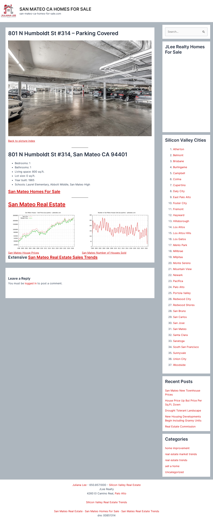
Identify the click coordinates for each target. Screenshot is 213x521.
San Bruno (179, 311)
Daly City (179, 191)
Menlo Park (180, 245)
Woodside (179, 365)
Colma (177, 179)
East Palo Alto (182, 197)
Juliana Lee (79, 485)
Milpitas (178, 257)
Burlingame (180, 167)
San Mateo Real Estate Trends (140, 511)
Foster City (180, 203)
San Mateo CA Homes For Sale (55, 9)
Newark (178, 275)
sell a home (172, 466)
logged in (31, 283)
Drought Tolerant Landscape (183, 410)
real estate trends (176, 460)
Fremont (178, 209)
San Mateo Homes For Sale (34, 191)
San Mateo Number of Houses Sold (104, 252)
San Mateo (180, 329)
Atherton (178, 149)
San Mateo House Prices (23, 252)
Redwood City (182, 299)
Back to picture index (21, 140)
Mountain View (182, 269)
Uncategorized (174, 472)
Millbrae (178, 251)
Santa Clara (180, 335)
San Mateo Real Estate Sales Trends (63, 257)
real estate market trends (181, 454)
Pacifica (178, 281)
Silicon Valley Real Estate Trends (106, 502)
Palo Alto (179, 287)
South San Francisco (186, 347)
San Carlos (180, 317)
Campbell (179, 173)
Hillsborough (181, 221)
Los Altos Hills (182, 233)
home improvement (177, 448)
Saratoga (179, 341)
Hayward (178, 215)
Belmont (178, 155)
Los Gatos (179, 239)
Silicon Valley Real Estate (125, 485)
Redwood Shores (184, 305)
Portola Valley (182, 293)
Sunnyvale (179, 353)
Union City (179, 359)
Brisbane (178, 161)
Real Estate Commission (180, 426)
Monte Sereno (182, 263)
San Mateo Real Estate (36, 204)
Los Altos (179, 227)
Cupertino (179, 185)
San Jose (179, 323)
